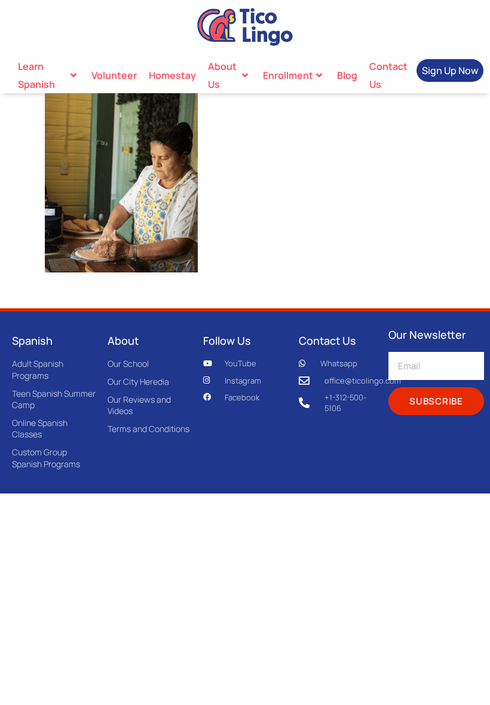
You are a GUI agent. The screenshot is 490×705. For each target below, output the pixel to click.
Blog (347, 75)
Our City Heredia (138, 381)
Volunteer (114, 75)
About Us (222, 75)
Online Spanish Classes (40, 428)
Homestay (172, 75)
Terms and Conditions (148, 428)
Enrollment (288, 75)
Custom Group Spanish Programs (46, 458)
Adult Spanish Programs (37, 369)
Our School (128, 363)
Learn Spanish (36, 75)
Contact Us (388, 75)
